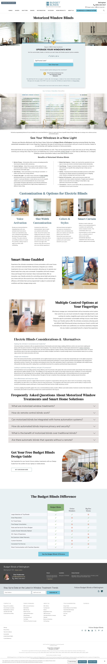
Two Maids (26, 619)
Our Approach (46, 607)
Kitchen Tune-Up (27, 611)
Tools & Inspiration (69, 603)
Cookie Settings (72, 661)
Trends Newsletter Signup (68, 609)
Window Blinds (54, 91)
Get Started (53, 65)
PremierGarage (27, 615)
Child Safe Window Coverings (50, 615)
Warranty (45, 617)
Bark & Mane (26, 607)
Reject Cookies (82, 661)
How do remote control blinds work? (31, 412)
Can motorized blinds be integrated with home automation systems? (47, 419)
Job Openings (46, 621)
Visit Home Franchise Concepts (30, 621)
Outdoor (51, 10)
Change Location (18, 570)
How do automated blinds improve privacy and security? (41, 426)
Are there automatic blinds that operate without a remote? (42, 440)
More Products (61, 10)
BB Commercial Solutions (29, 606)
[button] (89, 7)
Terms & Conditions (8, 632)
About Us (71, 10)
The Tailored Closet (28, 617)
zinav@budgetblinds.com (18, 576)
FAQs (64, 615)
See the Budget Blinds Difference (53, 554)
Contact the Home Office (9, 613)
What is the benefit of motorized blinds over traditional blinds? (44, 433)
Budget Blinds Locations (9, 609)
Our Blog (86, 603)
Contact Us (7, 603)
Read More (50, 579)
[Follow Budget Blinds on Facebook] (82, 630)
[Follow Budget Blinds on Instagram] (85, 630)
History (45, 609)
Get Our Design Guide (21, 469)
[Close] (104, 661)
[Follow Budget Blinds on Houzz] (89, 630)
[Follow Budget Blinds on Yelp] (98, 591)
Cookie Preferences (7, 638)
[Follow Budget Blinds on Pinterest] (99, 630)
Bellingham (102, 2)
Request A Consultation (8, 606)
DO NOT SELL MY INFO (8, 636)
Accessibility (6, 634)
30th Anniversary (47, 613)
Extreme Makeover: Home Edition (70, 607)
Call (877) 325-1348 (8, 611)
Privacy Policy (76, 81)
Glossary (65, 613)
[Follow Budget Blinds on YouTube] (92, 630)
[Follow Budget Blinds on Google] (101, 591)
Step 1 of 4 (54, 56)
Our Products (48, 91)
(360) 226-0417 (100, 5)
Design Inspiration (67, 611)
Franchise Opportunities (8, 2)
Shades (17, 10)
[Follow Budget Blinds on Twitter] (95, 630)
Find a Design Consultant (9, 607)
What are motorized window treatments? (33, 406)
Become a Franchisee (48, 619)
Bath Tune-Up (26, 609)
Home (44, 91)
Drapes (32, 10)
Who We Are (46, 606)
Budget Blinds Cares (48, 611)
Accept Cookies (92, 661)
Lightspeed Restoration (28, 613)
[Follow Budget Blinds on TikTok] (102, 630)
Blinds (10, 10)
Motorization (41, 10)
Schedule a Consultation (86, 10)
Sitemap (5, 627)
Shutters (25, 10)
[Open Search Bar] (104, 10)
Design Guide (66, 606)
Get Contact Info (101, 7)
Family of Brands (29, 603)
